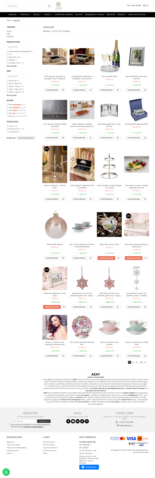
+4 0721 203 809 (126, 422)
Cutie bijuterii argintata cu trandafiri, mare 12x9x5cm (55, 77)
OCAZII (9, 31)
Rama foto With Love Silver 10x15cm (136, 77)
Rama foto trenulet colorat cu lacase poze (136, 245)
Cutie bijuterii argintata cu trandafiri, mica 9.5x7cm (82, 77)
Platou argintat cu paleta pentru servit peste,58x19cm (82, 125)
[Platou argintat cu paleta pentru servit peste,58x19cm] (82, 109)
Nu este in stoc (14, 129)
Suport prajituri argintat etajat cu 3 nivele (109, 186)
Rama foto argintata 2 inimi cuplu (55, 294)
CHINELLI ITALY (14, 63)
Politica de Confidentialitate (33, 427)
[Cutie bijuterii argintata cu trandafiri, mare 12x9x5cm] (54, 56)
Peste (11, 104)
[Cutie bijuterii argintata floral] (136, 110)
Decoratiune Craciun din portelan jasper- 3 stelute (136, 294)
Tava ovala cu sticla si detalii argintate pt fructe (136, 186)
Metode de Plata (49, 442)
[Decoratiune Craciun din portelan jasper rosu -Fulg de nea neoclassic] (109, 278)
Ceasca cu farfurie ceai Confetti (109, 343)
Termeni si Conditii (13, 445)
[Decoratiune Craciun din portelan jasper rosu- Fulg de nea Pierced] (82, 278)
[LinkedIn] (77, 421)
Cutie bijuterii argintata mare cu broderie (82, 186)
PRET (8, 34)
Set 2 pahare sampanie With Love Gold (54, 125)
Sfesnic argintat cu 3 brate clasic (55, 186)
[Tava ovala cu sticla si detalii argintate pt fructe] (136, 164)
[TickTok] (82, 421)
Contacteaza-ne (91, 467)
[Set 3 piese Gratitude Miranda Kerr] (82, 327)
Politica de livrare (13, 450)
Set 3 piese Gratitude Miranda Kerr (82, 343)
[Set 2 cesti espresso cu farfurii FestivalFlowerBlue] (82, 224)
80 (141, 362)
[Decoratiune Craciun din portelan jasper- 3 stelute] (136, 278)
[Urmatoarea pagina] (145, 362)
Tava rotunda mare (109, 76)
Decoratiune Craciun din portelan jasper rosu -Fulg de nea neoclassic (109, 294)
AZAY (95, 374)
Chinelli (11, 60)
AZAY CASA (13, 57)
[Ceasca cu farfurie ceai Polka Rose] (136, 327)
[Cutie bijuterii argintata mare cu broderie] (82, 164)
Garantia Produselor (50, 448)
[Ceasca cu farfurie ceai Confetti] (109, 327)
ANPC (45, 453)
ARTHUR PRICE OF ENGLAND (19, 51)
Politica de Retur (49, 445)
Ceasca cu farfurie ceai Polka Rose (136, 343)
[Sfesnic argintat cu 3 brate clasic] (54, 164)
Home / (10, 20)
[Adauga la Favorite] (63, 90)
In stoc (11, 126)
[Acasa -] (67, 6)
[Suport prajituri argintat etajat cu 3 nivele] (109, 164)
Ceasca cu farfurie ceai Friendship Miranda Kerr (55, 343)
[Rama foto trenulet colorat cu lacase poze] (136, 224)
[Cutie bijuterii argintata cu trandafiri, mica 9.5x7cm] (82, 56)
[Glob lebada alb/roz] (54, 224)
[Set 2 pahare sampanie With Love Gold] (54, 110)
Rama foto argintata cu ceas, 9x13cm (109, 125)
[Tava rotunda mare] (109, 56)
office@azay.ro (126, 425)
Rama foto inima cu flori (109, 244)
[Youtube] (73, 421)
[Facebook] (68, 421)
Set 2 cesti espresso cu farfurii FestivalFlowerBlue (82, 245)
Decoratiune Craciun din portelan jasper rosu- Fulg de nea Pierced (82, 294)
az (9, 54)
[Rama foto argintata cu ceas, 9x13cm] (109, 110)
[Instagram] (87, 421)
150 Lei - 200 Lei (14, 89)
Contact (9, 453)
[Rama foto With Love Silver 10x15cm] (136, 56)
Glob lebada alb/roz (55, 244)
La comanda (13, 132)
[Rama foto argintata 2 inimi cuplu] (54, 278)
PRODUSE (10, 36)
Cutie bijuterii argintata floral (136, 124)
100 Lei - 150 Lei (14, 86)
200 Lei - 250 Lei (14, 92)
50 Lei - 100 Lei (14, 83)
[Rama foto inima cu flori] (109, 224)
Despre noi (10, 442)
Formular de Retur (136, 14)
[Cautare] (49, 6)
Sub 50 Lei (12, 81)
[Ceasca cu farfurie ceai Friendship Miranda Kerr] (54, 327)
